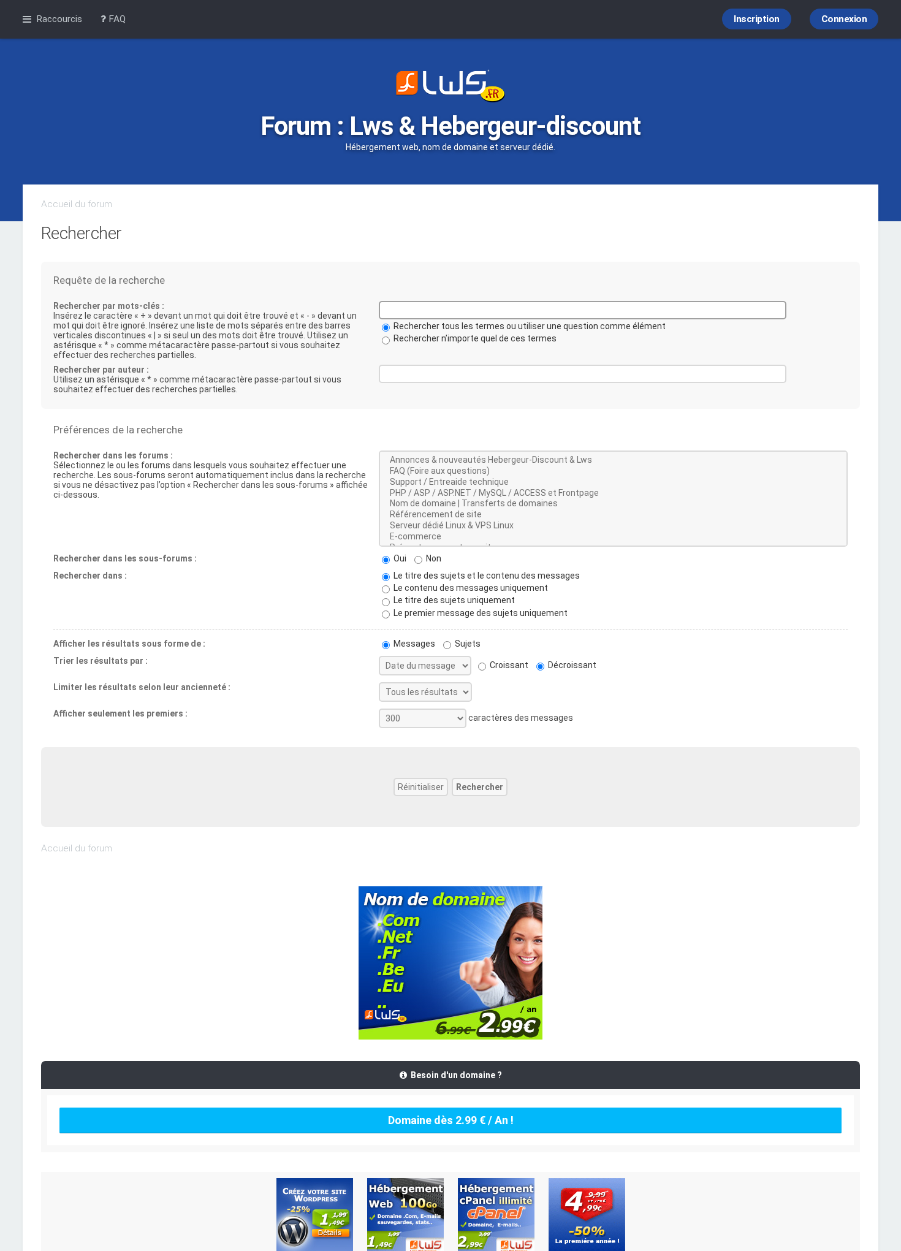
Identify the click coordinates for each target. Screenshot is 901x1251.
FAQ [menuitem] (116, 19)
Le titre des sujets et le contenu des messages (486, 575)
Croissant (508, 665)
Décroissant (571, 665)
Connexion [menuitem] (844, 19)
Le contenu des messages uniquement (470, 588)
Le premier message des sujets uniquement (480, 613)
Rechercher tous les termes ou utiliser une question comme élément (529, 326)
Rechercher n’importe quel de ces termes (474, 338)
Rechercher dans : (90, 575)
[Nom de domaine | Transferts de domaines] (613, 503)
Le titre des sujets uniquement (453, 600)
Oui (399, 558)
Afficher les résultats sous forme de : (129, 643)
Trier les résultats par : (100, 661)
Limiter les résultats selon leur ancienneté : (141, 687)
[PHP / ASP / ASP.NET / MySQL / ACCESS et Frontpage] (613, 493)
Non (432, 558)
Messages (413, 643)
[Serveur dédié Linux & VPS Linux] (613, 525)
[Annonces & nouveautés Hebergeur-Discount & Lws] (613, 460)
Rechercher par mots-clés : (108, 306)
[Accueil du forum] (450, 87)
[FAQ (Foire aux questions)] (613, 471)
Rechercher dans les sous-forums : (125, 558)
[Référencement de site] (613, 514)
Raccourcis (59, 19)
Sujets (467, 643)
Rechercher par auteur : (101, 370)
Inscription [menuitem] (757, 19)
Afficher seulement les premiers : (120, 713)
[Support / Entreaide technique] (613, 482)
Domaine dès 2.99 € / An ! (451, 1120)
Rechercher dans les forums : (113, 455)
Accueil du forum (76, 204)
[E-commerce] (613, 536)
